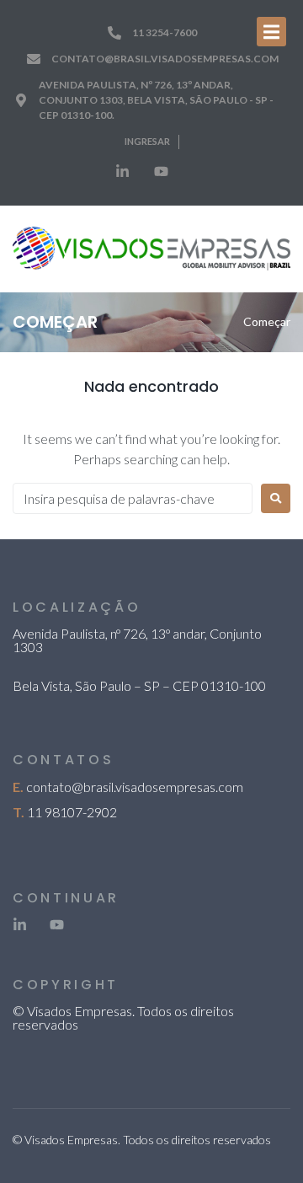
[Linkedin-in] (122, 172)
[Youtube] (160, 172)
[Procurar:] (132, 498)
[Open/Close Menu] (271, 31)
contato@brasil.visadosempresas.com (134, 787)
